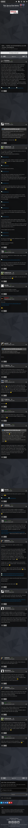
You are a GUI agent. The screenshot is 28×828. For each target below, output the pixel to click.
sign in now (3, 785)
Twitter (12, 822)
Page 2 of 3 (14, 56)
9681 (13, 424)
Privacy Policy (13, 819)
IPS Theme (12, 818)
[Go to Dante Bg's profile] (2, 286)
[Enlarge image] (6, 386)
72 (12, 123)
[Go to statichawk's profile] (2, 124)
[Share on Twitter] (1, 803)
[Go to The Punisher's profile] (2, 425)
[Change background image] (24, 1)
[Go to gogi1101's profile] (2, 344)
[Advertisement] (14, 28)
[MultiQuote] (2, 91)
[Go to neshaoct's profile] (2, 298)
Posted (8, 61)
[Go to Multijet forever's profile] (2, 147)
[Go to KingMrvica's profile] (2, 366)
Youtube (18, 822)
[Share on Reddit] (9, 803)
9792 (12, 297)
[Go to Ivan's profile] (2, 251)
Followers (13, 794)
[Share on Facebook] (3, 803)
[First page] (1, 56)
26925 (9, 251)
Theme (8, 819)
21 (11, 285)
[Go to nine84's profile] (2, 381)
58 (12, 505)
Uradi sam (16, 48)
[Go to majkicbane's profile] (2, 505)
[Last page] (26, 56)
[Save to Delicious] (7, 803)
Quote (5, 142)
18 (12, 60)
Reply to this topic (14, 52)
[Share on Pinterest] (11, 803)
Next (23, 56)
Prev (4, 56)
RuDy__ (4, 48)
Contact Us (19, 819)
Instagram (15, 822)
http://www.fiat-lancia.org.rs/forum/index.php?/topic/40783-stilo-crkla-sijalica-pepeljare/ (13, 532)
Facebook (9, 822)
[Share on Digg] (5, 803)
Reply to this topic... (8, 790)
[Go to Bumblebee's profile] (2, 61)
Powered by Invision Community (14, 826)
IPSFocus (16, 818)
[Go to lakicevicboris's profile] (2, 608)
